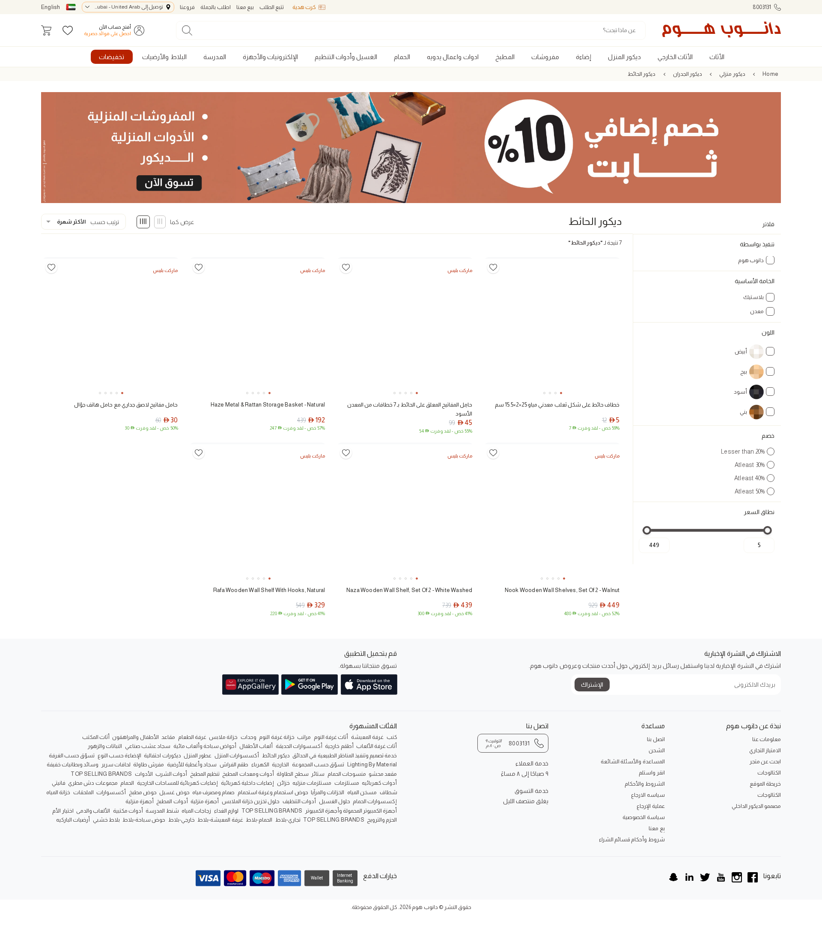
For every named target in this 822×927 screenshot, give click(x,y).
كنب (392, 737)
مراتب (304, 737)
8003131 (762, 7)
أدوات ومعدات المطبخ (248, 774)
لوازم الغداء (226, 810)
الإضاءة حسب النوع (119, 755)
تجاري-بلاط (288, 819)
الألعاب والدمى (93, 810)
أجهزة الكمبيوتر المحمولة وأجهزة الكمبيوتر (351, 810)
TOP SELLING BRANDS (101, 774)
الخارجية (280, 764)
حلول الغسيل (334, 801)
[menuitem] (717, 57)
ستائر (318, 774)
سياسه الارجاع (647, 795)
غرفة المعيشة (367, 737)
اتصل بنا (655, 739)
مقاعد (168, 737)
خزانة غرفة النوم (276, 737)
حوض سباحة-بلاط (143, 819)
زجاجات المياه (196, 810)
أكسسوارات (111, 792)
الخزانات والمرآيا (327, 792)
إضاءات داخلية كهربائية (247, 783)
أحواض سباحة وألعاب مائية (205, 746)
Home (770, 74)
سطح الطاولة (292, 774)
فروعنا (187, 7)
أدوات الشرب (171, 774)
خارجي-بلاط (181, 819)
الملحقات (83, 792)
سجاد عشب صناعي (147, 746)
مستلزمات (346, 783)
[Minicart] (46, 30)
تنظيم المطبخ (205, 774)
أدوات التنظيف (299, 801)
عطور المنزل (197, 755)
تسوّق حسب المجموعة (318, 764)
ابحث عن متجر (765, 761)
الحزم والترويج (382, 819)
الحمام (127, 783)
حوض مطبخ (143, 792)
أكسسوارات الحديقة (299, 746)
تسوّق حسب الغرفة (72, 755)
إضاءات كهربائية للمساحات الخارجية (177, 783)
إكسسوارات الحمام (375, 801)
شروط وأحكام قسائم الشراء (631, 839)
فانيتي (59, 783)
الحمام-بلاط (259, 819)
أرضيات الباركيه (73, 819)
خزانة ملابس (223, 737)
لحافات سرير (116, 764)
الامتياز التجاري (765, 750)
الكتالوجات (769, 772)
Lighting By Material (372, 764)
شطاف (388, 792)
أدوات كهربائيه (379, 783)
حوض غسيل (174, 792)
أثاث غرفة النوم (331, 737)
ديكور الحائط (641, 74)
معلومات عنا (766, 739)
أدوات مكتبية (128, 810)
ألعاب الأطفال (256, 746)
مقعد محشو (383, 774)
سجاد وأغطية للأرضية (192, 764)
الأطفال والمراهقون (135, 737)
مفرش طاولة (148, 764)
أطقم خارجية (339, 746)
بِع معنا (656, 828)
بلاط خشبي (106, 819)
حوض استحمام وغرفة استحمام (273, 792)
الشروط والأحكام (644, 783)
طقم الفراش (234, 764)
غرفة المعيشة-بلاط (220, 819)
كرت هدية (304, 7)
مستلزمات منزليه (311, 783)
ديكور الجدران (687, 74)
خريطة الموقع (765, 783)
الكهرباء (260, 764)
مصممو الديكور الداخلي (756, 806)
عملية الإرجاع (650, 806)
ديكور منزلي (732, 74)
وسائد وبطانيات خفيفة (72, 764)
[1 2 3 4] (552, 326)
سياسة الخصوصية (643, 817)
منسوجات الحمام (347, 774)
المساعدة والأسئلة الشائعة (632, 761)
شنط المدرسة (162, 810)
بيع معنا (245, 7)
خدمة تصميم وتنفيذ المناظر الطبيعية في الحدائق (344, 755)
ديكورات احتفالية (162, 755)
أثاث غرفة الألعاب (376, 746)
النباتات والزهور (105, 746)
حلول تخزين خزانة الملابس (251, 801)
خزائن (283, 783)
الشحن (656, 750)
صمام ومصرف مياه (213, 792)
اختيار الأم (62, 810)
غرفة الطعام (192, 737)
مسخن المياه (362, 792)
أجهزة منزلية (205, 801)
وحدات (248, 737)
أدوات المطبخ (172, 801)
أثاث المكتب (96, 737)
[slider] (767, 530)
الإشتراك (592, 684)
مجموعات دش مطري (92, 783)
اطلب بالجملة (215, 7)
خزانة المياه (58, 792)
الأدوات (144, 774)
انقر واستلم (651, 772)
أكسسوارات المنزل (236, 755)
